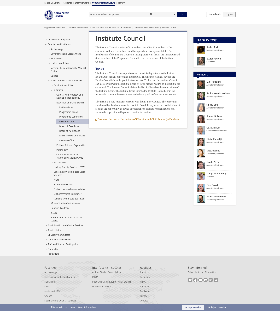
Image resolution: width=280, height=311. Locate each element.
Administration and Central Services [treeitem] (65, 225)
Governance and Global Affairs (59, 277)
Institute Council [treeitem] (67, 121)
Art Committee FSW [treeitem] (63, 184)
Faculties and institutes (78, 27)
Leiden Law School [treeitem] (60, 63)
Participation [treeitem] (59, 162)
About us (144, 272)
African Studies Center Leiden (107, 272)
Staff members (82, 2)
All (151, 14)
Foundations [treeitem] (54, 249)
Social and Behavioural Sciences (105, 27)
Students (68, 2)
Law (46, 286)
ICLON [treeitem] (54, 212)
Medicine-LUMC (52, 291)
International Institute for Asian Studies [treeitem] (66, 219)
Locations (145, 277)
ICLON (95, 277)
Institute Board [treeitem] (66, 107)
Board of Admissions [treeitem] (69, 131)
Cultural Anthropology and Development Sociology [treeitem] (69, 96)
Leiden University (52, 2)
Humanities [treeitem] (56, 58)
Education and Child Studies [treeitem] (70, 102)
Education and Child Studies (146, 27)
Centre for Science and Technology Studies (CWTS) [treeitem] (70, 156)
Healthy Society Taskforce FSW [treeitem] (69, 167)
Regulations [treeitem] (53, 253)
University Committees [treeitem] (59, 234)
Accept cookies (193, 307)
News (143, 281)
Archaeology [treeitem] (57, 49)
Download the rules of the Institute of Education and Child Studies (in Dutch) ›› (138, 119)
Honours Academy (101, 286)
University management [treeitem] (59, 39)
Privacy (143, 296)
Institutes (127, 27)
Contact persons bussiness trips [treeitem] (69, 189)
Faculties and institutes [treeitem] (59, 44)
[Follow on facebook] (195, 280)
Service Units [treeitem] (54, 230)
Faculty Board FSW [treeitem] (63, 85)
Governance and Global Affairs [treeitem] (66, 53)
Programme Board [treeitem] (68, 112)
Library (121, 2)
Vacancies (145, 286)
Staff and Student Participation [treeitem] (63, 244)
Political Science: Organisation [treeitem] (71, 145)
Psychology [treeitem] (62, 149)
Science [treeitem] (54, 75)
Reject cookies (218, 307)
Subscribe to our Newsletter (202, 272)
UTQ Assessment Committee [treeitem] (67, 194)
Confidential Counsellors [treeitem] (59, 239)
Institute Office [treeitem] (66, 140)
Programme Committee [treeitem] (70, 116)
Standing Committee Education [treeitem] (69, 198)
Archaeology (50, 272)
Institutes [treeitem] (58, 90)
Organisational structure (103, 2)
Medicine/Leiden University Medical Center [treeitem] (68, 70)
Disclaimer (145, 291)
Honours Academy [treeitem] (60, 208)
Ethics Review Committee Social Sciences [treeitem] (69, 173)
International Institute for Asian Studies (111, 281)
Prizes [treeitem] (56, 179)
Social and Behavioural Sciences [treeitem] (66, 80)
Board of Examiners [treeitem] (69, 126)
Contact (144, 300)
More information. (87, 307)
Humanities (50, 281)
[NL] (214, 14)
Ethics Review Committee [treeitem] (72, 135)
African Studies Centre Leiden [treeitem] (65, 203)
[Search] (182, 14)
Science (48, 296)
